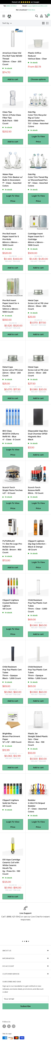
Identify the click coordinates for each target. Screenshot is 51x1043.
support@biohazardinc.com (37, 6)
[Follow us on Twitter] (9, 1026)
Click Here (31, 10)
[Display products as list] (47, 23)
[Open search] (36, 16)
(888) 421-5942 (11, 6)
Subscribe (25, 1006)
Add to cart (13, 79)
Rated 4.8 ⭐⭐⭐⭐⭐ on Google (25, 2)
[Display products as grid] (43, 23)
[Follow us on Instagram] (13, 1026)
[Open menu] (3, 16)
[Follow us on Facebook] (4, 1026)
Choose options (38, 79)
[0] (46, 16)
